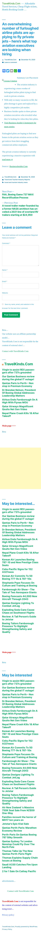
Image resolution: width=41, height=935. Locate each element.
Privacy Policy (7, 929)
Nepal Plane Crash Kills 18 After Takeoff (20, 415)
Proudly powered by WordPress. (26, 926)
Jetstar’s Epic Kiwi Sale (15, 823)
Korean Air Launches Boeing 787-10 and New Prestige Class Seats (20, 562)
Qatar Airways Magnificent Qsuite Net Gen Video (17, 408)
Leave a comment (10, 62)
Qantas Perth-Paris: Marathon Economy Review (19, 829)
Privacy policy (8, 915)
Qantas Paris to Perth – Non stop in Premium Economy (17, 384)
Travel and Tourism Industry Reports (17, 180)
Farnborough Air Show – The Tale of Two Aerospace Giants (19, 591)
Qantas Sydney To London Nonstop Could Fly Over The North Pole (18, 844)
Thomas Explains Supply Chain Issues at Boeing (20, 859)
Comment (6, 243)
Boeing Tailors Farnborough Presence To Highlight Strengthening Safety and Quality (18, 627)
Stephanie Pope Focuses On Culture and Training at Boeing (19, 584)
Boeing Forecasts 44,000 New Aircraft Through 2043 (19, 598)
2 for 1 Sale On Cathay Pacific (19, 871)
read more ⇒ (7, 159)
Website (5, 293)
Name (4, 270)
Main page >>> (9, 425)
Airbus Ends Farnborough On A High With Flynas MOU (20, 401)
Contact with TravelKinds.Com (15, 351)
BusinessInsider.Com (19, 166)
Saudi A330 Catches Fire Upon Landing (19, 866)
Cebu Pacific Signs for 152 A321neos (17, 570)
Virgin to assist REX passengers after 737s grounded (18, 371)
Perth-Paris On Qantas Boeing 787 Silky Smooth (19, 836)
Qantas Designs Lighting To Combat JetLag (18, 604)
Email (4, 281)
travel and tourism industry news (16, 182)
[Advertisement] (20, 468)
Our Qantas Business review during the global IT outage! (18, 378)
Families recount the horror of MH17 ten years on (19, 818)
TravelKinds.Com (11, 3)
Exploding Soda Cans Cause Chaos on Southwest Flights (18, 611)
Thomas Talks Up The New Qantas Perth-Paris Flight (17, 852)
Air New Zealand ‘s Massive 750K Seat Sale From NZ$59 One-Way (18, 810)
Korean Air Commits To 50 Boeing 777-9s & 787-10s (17, 577)
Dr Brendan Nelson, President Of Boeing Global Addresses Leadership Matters (19, 393)
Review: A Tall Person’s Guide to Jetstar (19, 618)
